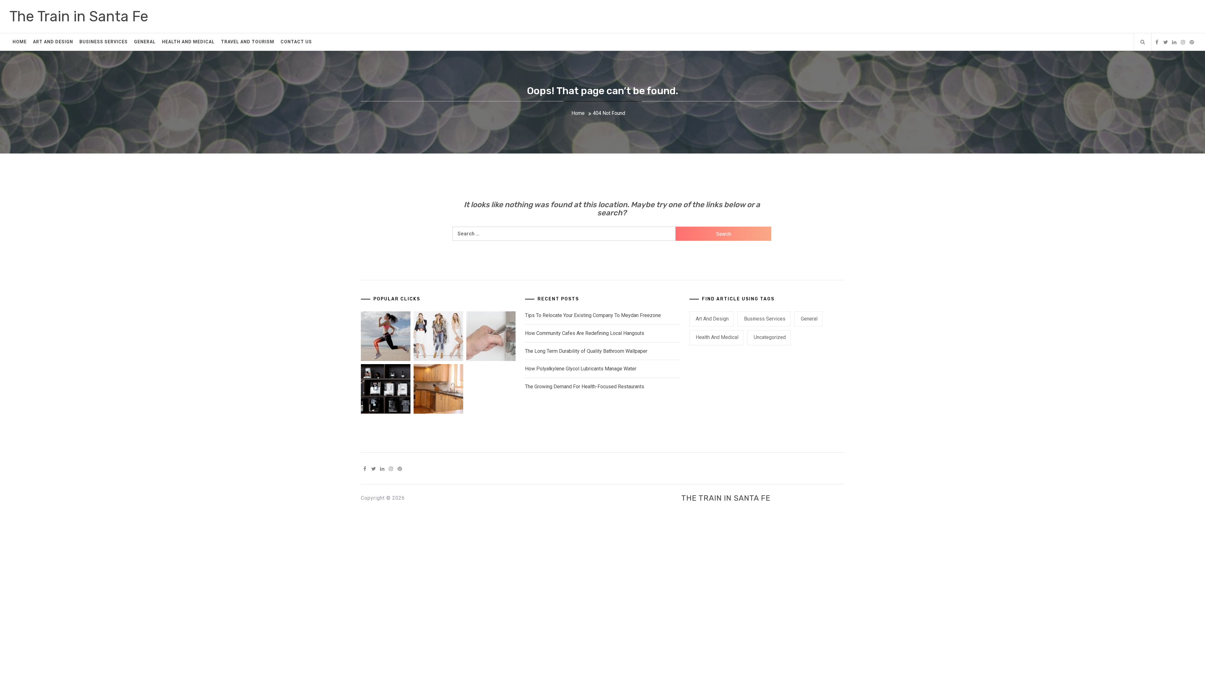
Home (20, 41)
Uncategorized (770, 337)
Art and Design (53, 41)
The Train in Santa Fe (78, 16)
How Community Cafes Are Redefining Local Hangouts (584, 333)
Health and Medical (188, 41)
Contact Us (296, 41)
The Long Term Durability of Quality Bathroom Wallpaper (586, 351)
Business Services (103, 41)
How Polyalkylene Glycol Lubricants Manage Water (580, 369)
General (145, 41)
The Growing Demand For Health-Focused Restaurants (584, 387)
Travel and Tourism (247, 41)
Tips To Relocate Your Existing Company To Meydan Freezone (593, 315)
